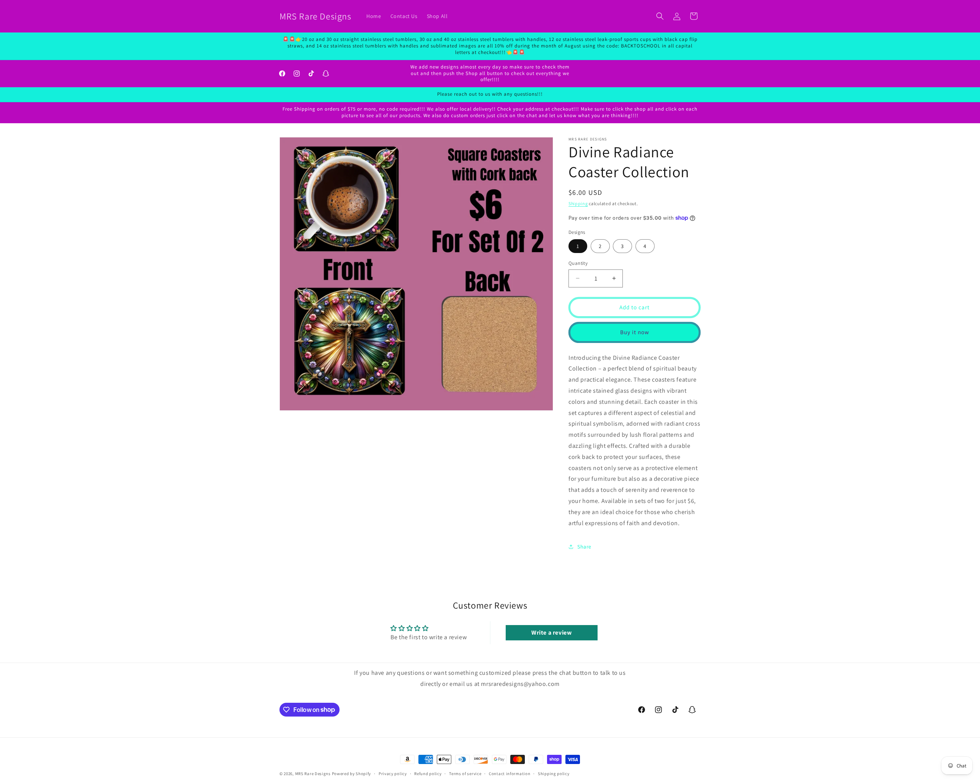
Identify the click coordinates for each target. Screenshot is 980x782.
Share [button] (584, 546)
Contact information (509, 773)
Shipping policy (554, 773)
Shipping (578, 203)
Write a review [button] (551, 633)
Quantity (578, 263)
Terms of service (465, 773)
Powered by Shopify (351, 773)
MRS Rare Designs (313, 773)
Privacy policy (393, 773)
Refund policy (427, 773)
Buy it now (634, 332)
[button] (660, 16)
